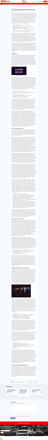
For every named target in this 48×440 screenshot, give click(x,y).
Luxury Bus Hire (8, 3)
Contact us (42, 3)
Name (12, 414)
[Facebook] (38, 1)
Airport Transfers (16, 3)
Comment (12, 405)
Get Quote (45, 1)
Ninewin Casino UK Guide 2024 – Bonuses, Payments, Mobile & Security (11, 390)
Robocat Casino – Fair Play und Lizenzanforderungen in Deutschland (36, 390)
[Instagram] (40, 1)
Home (5, 3)
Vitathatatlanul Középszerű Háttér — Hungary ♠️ (16, 381)
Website (30, 414)
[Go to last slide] (7, 392)
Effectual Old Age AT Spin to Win (33, 381)
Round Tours (26, 3)
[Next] (40, 392)
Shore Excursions (21, 3)
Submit (2, 432)
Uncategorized (13, 8)
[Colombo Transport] (5, 1)
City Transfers (30, 3)
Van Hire (12, 3)
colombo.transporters (14, 11)
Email (21, 414)
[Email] (42, 1)
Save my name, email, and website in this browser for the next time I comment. (20, 416)
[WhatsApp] (41, 1)
